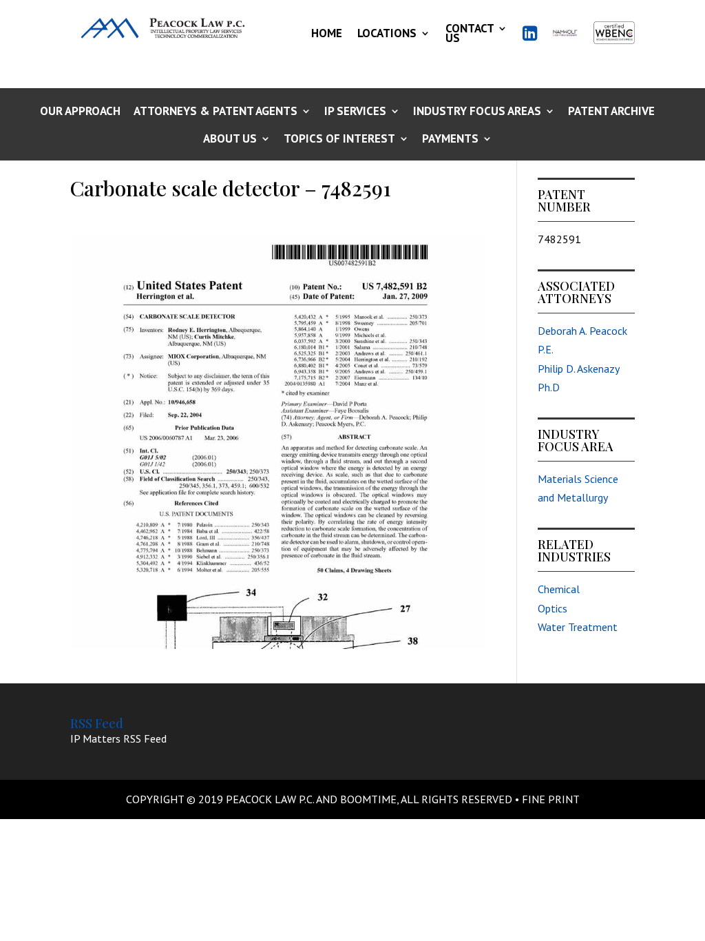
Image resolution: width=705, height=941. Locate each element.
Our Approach (80, 111)
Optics (552, 608)
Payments (450, 139)
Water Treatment (578, 627)
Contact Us (469, 33)
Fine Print (551, 799)
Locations (387, 33)
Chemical (559, 589)
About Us (230, 139)
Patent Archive (611, 111)
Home (326, 33)
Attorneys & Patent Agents (215, 111)
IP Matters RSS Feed (118, 738)
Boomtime (368, 799)
